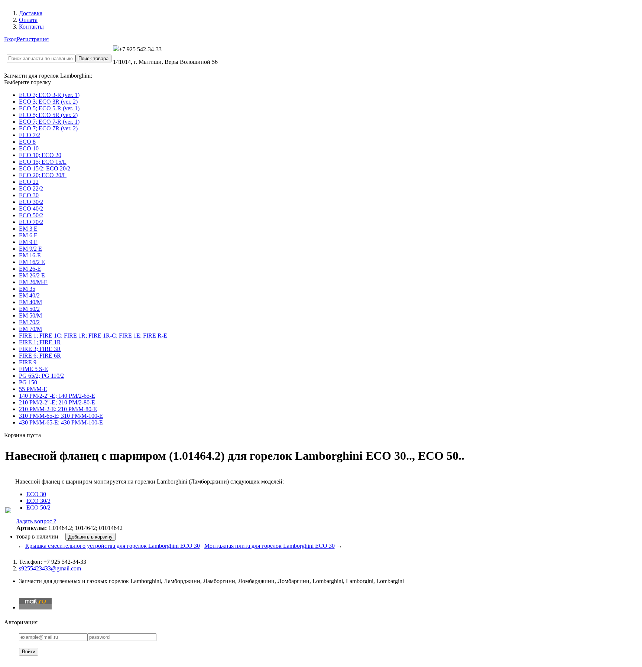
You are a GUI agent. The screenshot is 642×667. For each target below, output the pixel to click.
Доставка (30, 13)
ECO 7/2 (29, 135)
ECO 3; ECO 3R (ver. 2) (48, 101)
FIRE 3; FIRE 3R (40, 349)
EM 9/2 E (30, 248)
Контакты (31, 26)
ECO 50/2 (31, 215)
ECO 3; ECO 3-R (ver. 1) (49, 95)
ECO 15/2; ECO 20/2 (44, 168)
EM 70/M (30, 329)
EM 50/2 (29, 309)
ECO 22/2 (31, 188)
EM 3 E (28, 228)
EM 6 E (28, 235)
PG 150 (28, 382)
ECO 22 (29, 182)
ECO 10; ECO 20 (40, 155)
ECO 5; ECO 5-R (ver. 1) (49, 108)
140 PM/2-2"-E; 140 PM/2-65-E (57, 396)
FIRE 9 (27, 362)
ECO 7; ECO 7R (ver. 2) (48, 128)
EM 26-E (30, 269)
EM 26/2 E (32, 275)
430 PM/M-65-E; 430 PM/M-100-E (61, 422)
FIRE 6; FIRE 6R (40, 355)
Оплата (28, 20)
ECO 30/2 (31, 202)
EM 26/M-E (33, 282)
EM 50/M (30, 315)
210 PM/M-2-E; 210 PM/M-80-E (58, 409)
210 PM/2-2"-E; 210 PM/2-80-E (57, 402)
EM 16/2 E (32, 262)
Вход (10, 39)
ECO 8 (27, 142)
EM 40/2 (29, 295)
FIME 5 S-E (33, 369)
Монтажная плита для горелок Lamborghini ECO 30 (269, 546)
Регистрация (33, 39)
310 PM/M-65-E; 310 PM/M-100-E (61, 416)
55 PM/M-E (33, 389)
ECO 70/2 (31, 222)
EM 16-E (30, 255)
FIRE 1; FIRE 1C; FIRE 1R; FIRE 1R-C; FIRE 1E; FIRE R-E (93, 335)
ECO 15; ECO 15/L (43, 162)
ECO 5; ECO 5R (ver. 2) (48, 115)
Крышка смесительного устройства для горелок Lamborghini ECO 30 (112, 546)
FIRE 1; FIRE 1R (40, 342)
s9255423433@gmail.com (50, 568)
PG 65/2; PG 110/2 (41, 375)
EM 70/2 (29, 322)
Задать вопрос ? (36, 521)
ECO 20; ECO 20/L (43, 175)
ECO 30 (29, 195)
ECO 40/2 (31, 208)
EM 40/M (30, 302)
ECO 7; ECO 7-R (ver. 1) (49, 121)
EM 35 (27, 289)
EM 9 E (28, 242)
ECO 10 (29, 148)
